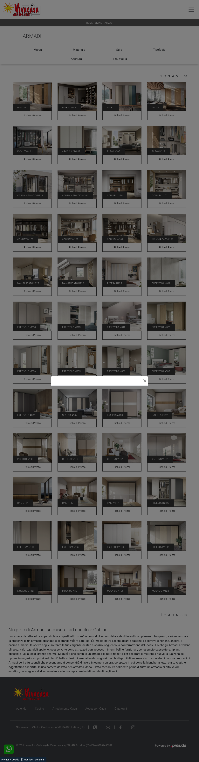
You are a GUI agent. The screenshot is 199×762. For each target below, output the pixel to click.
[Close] (145, 380)
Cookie (15, 759)
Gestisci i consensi (34, 759)
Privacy (5, 759)
